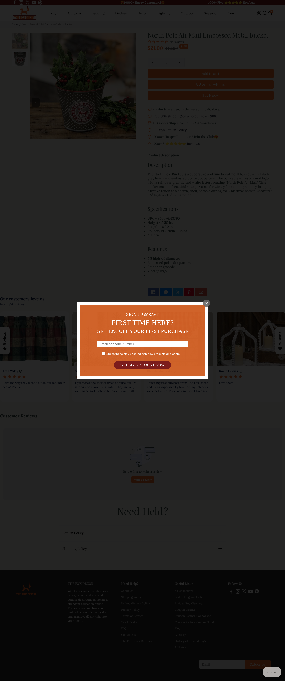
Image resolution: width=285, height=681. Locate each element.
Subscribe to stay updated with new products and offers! (143, 353)
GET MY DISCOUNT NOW (142, 365)
